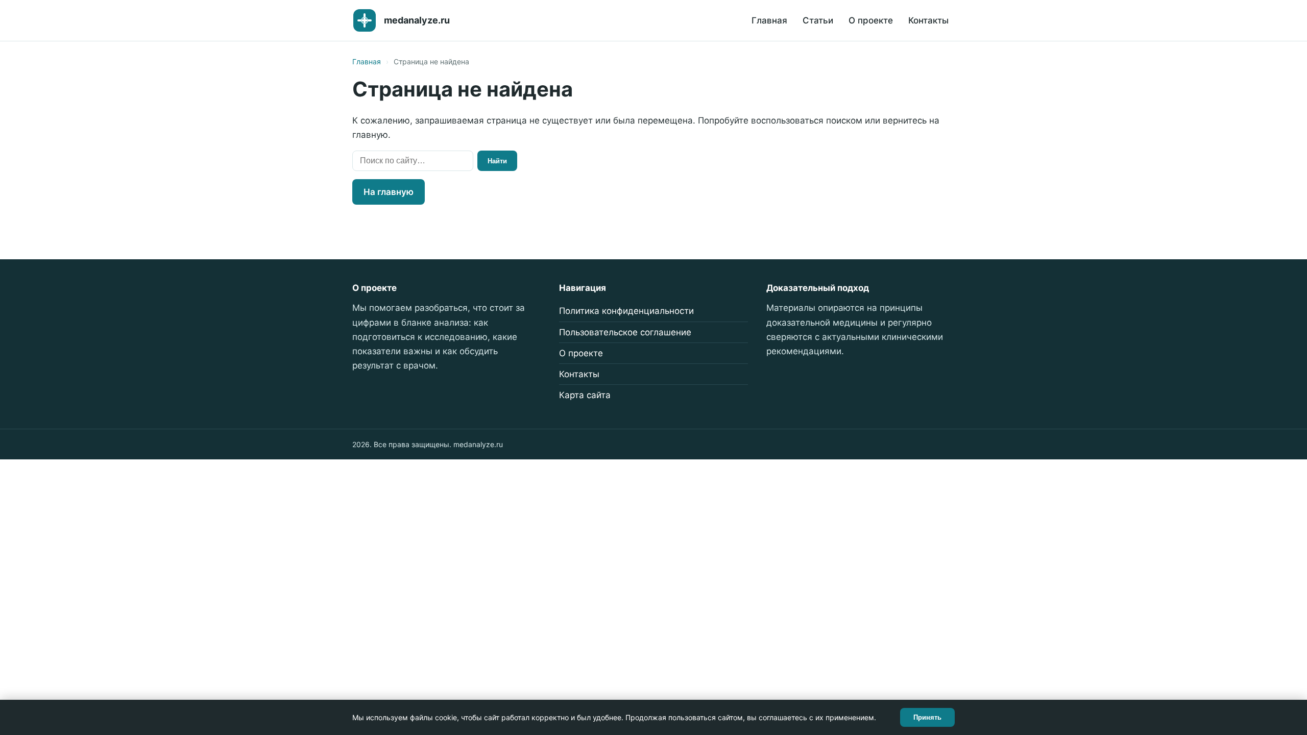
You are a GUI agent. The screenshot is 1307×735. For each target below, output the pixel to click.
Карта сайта (585, 395)
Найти (497, 161)
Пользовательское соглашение (625, 332)
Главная (769, 20)
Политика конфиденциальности (626, 311)
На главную (389, 192)
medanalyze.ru (417, 20)
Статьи (818, 20)
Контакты (928, 20)
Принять (927, 717)
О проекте (871, 20)
